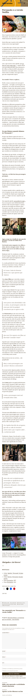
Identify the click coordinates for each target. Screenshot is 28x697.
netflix (3, 605)
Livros (23, 602)
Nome (4, 651)
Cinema (20, 602)
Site (3, 662)
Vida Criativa (13, 604)
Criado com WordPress (7, 695)
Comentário (6, 632)
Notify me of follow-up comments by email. (13, 668)
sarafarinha (14, 602)
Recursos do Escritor (6, 604)
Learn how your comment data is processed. (14, 678)
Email (4, 657)
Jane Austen (20, 604)
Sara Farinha (7, 3)
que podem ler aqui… (20, 201)
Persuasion (10, 580)
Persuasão (7, 605)
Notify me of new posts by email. (10, 670)
